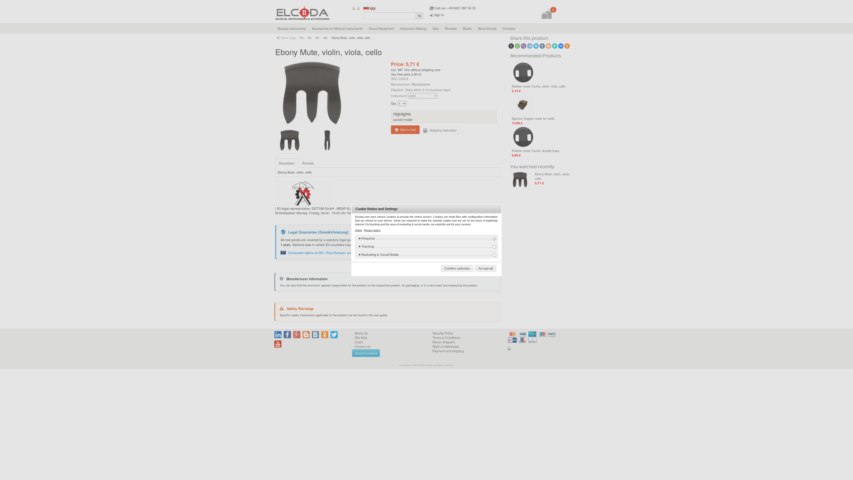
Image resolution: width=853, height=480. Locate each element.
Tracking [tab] (367, 246)
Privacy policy (372, 230)
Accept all (485, 268)
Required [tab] (368, 238)
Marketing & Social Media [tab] (380, 254)
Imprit (358, 230)
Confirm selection (457, 268)
